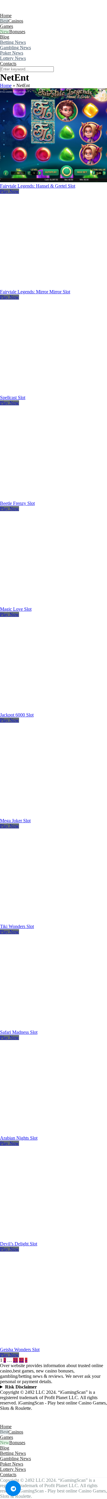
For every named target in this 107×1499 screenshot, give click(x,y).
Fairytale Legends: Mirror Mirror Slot (35, 291)
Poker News (11, 52)
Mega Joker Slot (15, 820)
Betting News (13, 42)
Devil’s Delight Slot (18, 1243)
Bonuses (17, 31)
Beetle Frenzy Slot (17, 503)
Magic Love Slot (16, 609)
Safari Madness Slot (18, 1032)
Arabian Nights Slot (18, 1137)
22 (21, 1360)
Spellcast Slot (12, 397)
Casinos (15, 20)
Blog (4, 36)
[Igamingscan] (26, 10)
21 (15, 1360)
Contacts (8, 63)
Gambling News (15, 47)
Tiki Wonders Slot (17, 926)
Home (6, 15)
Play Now (9, 191)
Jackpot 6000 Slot (17, 714)
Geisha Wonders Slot (20, 1349)
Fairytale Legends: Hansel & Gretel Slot (37, 185)
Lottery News (13, 58)
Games (6, 26)
